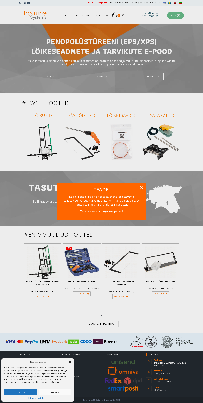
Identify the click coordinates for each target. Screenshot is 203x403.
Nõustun (20, 392)
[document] (101, 201)
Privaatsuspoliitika (36, 398)
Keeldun (55, 392)
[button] (69, 362)
